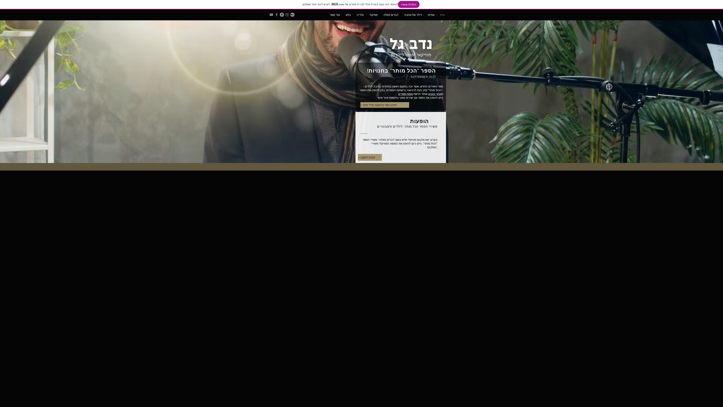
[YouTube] (271, 15)
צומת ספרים (405, 94)
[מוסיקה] (277, 15)
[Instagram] (287, 15)
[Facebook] (282, 15)
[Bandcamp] (292, 15)
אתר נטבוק (434, 94)
